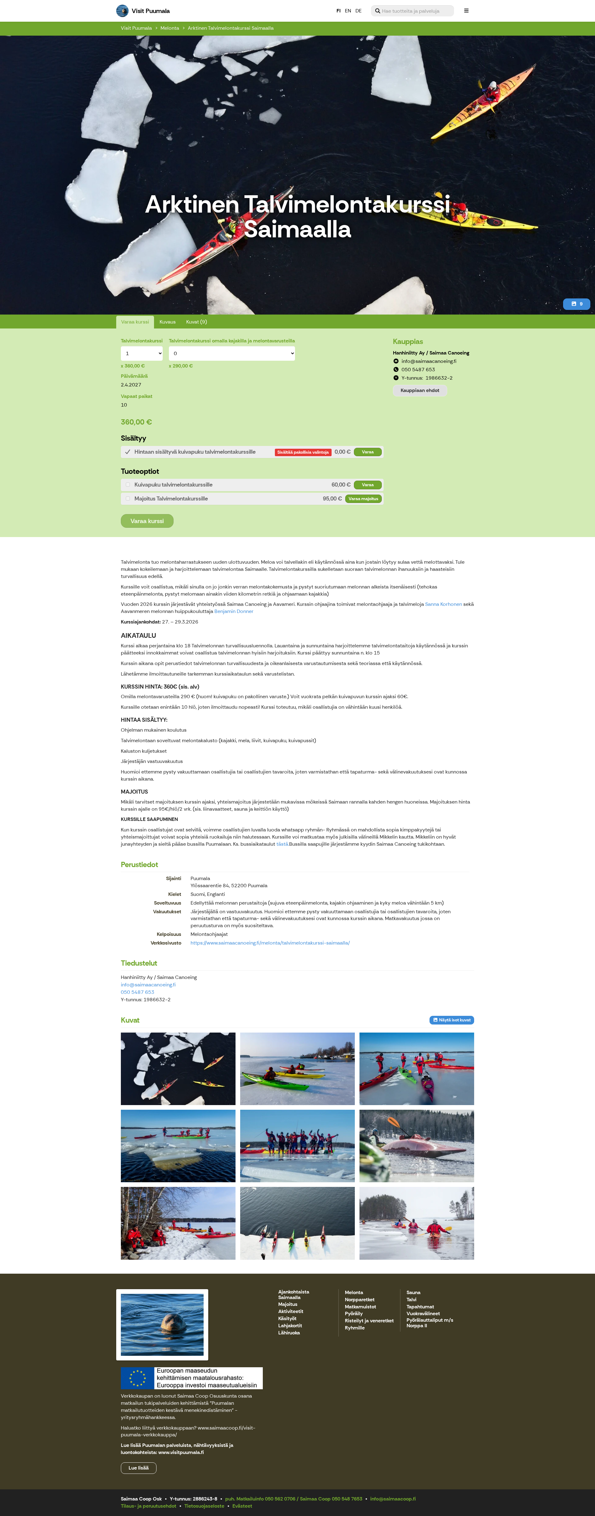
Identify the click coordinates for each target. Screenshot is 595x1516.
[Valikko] (466, 11)
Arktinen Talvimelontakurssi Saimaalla (231, 28)
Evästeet (242, 1506)
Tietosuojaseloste (204, 1506)
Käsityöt (287, 1319)
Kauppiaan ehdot (420, 390)
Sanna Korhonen (443, 604)
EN (348, 10)
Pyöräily (354, 1314)
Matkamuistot (360, 1307)
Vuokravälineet (423, 1314)
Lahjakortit (290, 1326)
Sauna (414, 1293)
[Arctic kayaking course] (178, 1069)
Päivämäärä (134, 376)
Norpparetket (360, 1300)
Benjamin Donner (233, 611)
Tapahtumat (420, 1307)
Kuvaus (168, 322)
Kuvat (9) (196, 322)
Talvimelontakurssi (142, 340)
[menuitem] (412, 11)
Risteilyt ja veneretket (369, 1321)
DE (358, 10)
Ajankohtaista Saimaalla (293, 1295)
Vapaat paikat (136, 396)
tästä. (282, 844)
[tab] (252, 452)
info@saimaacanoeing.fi (148, 984)
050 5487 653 (137, 992)
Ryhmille (355, 1328)
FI (339, 10)
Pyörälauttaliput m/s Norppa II (430, 1323)
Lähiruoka (289, 1333)
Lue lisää (139, 1468)
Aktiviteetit (290, 1312)
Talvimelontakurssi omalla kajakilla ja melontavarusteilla (232, 340)
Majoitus (288, 1304)
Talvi (411, 1300)
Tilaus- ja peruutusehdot (148, 1506)
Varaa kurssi (135, 322)
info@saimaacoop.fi (393, 1499)
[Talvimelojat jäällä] (297, 1069)
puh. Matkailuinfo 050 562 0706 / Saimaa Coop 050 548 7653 (293, 1499)
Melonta (170, 28)
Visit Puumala (136, 28)
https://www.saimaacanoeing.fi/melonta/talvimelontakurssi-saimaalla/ (270, 943)
